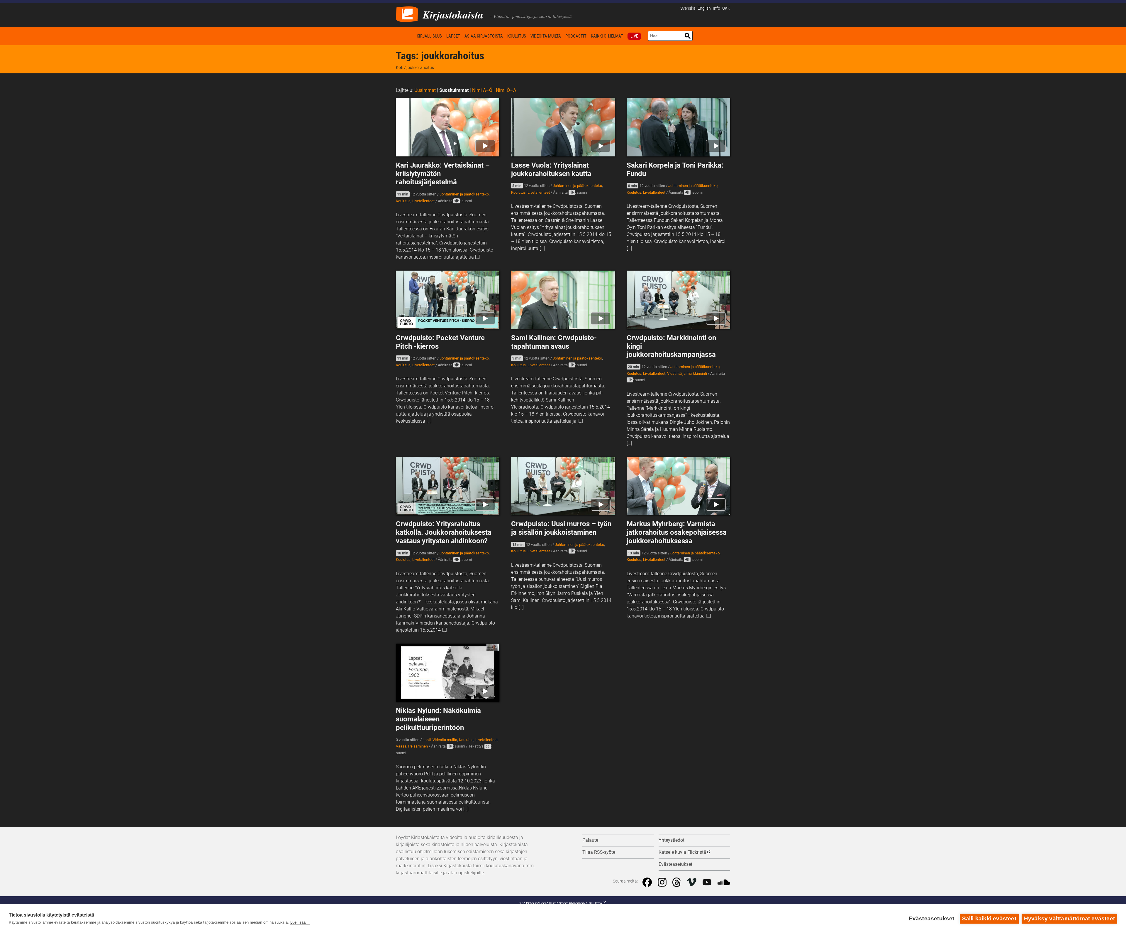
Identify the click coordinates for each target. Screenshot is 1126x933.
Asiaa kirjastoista (483, 36)
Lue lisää (298, 922)
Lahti (427, 740)
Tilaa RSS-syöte (598, 852)
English (704, 8)
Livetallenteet (423, 201)
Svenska (688, 8)
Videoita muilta (545, 36)
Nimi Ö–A (506, 90)
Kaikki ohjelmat (607, 36)
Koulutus (516, 36)
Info (716, 8)
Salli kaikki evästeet (989, 918)
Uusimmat (425, 90)
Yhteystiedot (671, 840)
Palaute (590, 840)
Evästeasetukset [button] (675, 864)
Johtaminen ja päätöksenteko (464, 194)
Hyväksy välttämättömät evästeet (1069, 918)
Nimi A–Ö (482, 90)
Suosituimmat (454, 90)
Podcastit (575, 36)
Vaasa (401, 746)
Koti (405, 36)
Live (634, 36)
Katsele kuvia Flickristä (682, 852)
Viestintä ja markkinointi (687, 373)
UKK (726, 8)
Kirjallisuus (429, 36)
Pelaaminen (418, 746)
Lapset (453, 36)
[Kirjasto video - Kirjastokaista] (407, 14)
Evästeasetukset (931, 918)
